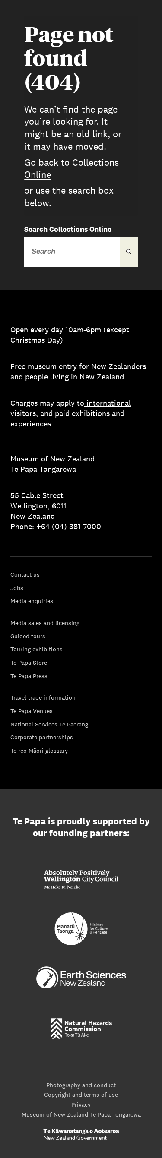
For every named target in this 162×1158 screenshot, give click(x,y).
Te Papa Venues (31, 711)
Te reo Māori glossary (39, 750)
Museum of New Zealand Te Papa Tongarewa (81, 1114)
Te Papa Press (29, 676)
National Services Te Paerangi (50, 724)
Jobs (16, 588)
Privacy (81, 1104)
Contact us (25, 574)
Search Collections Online (67, 229)
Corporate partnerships (41, 737)
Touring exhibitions (36, 649)
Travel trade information (43, 697)
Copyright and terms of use (81, 1094)
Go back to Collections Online (71, 168)
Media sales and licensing (44, 623)
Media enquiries (31, 601)
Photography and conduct (81, 1085)
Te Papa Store (28, 662)
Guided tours (27, 636)
